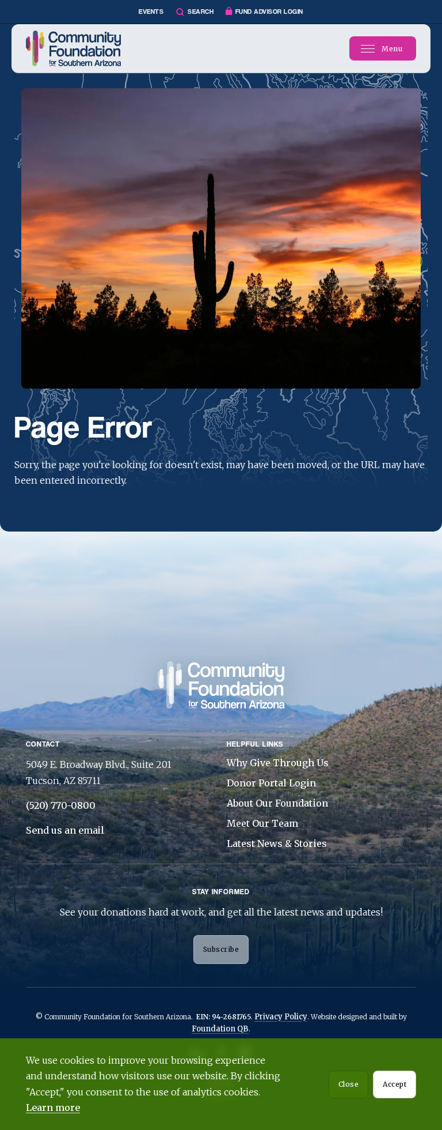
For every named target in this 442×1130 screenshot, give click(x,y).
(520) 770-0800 (61, 805)
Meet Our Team (262, 823)
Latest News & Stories (277, 843)
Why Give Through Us (278, 763)
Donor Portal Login (271, 783)
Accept (394, 1084)
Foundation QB (220, 1029)
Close (348, 1084)
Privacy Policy (280, 1017)
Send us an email (65, 830)
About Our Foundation (277, 803)
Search (201, 11)
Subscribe (221, 949)
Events (151, 11)
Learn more (53, 1107)
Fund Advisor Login (269, 11)
